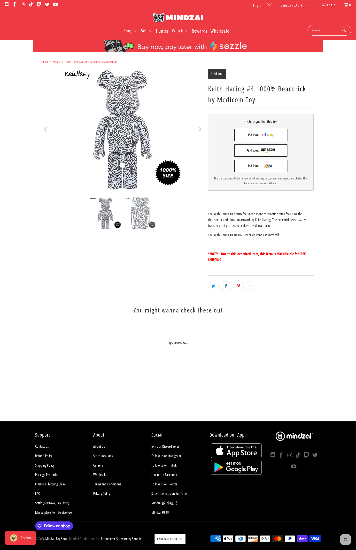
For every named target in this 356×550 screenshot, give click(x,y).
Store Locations (103, 455)
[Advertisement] (178, 387)
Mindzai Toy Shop (56, 538)
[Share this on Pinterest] (238, 286)
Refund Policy (43, 455)
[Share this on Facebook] (226, 286)
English (259, 5)
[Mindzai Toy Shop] (178, 18)
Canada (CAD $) (292, 5)
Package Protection (47, 474)
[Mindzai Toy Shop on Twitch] (38, 4)
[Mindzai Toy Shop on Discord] (6, 4)
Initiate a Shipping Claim (50, 484)
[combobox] (329, 30)
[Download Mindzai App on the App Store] (236, 456)
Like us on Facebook (164, 474)
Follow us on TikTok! (164, 465)
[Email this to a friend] (251, 286)
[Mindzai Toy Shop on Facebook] (14, 4)
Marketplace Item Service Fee (53, 512)
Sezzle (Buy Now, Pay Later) (52, 502)
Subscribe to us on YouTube (169, 493)
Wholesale (99, 474)
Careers (98, 465)
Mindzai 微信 (160, 512)
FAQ (37, 493)
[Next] (199, 129)
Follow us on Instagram (166, 455)
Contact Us (42, 446)
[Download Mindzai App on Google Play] (236, 473)
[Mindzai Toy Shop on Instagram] (22, 4)
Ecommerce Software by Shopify (121, 538)
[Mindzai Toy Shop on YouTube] (55, 4)
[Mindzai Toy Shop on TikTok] (30, 4)
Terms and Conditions (107, 484)
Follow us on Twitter (164, 484)
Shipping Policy (44, 465)
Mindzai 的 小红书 (164, 502)
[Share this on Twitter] (213, 286)
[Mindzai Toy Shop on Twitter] (46, 4)
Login (331, 4)
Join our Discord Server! (166, 446)
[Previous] (46, 129)
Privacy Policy (101, 493)
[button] (131, 31)
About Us (99, 446)
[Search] (344, 30)
